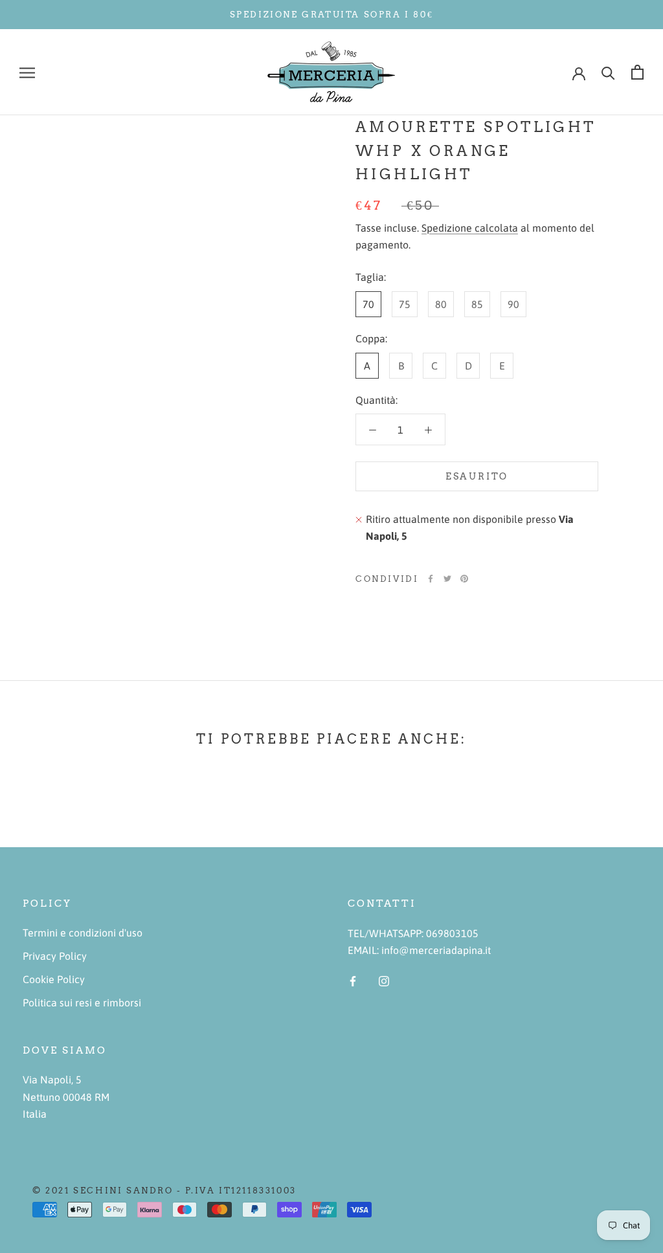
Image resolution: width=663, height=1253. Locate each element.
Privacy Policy (55, 956)
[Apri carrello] (637, 72)
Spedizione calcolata (469, 228)
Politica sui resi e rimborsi (82, 1002)
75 (404, 304)
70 (368, 304)
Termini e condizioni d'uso (82, 932)
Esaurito (476, 476)
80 (441, 304)
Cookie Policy (54, 979)
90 (513, 304)
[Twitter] (447, 578)
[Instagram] (384, 979)
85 (477, 304)
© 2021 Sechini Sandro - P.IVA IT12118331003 (164, 1190)
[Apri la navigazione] (27, 72)
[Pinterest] (464, 578)
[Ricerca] (608, 72)
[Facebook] (430, 578)
